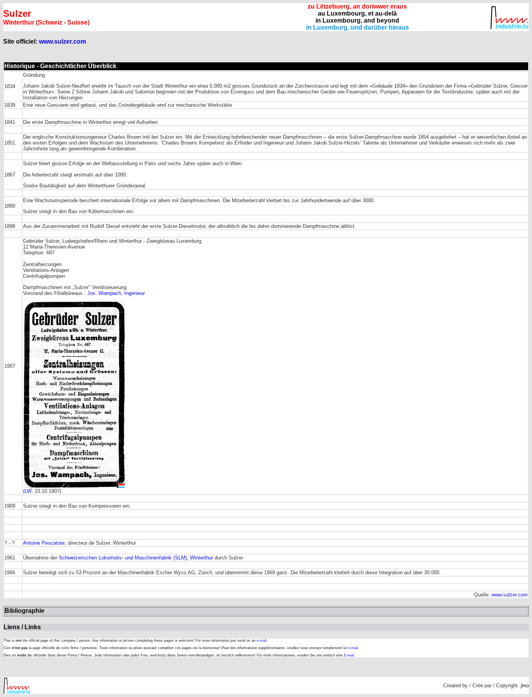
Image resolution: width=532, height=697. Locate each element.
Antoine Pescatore (44, 543)
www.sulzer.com (62, 41)
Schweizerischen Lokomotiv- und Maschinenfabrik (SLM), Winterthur (136, 558)
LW (28, 491)
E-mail (349, 655)
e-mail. (262, 640)
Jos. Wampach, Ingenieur (116, 293)
